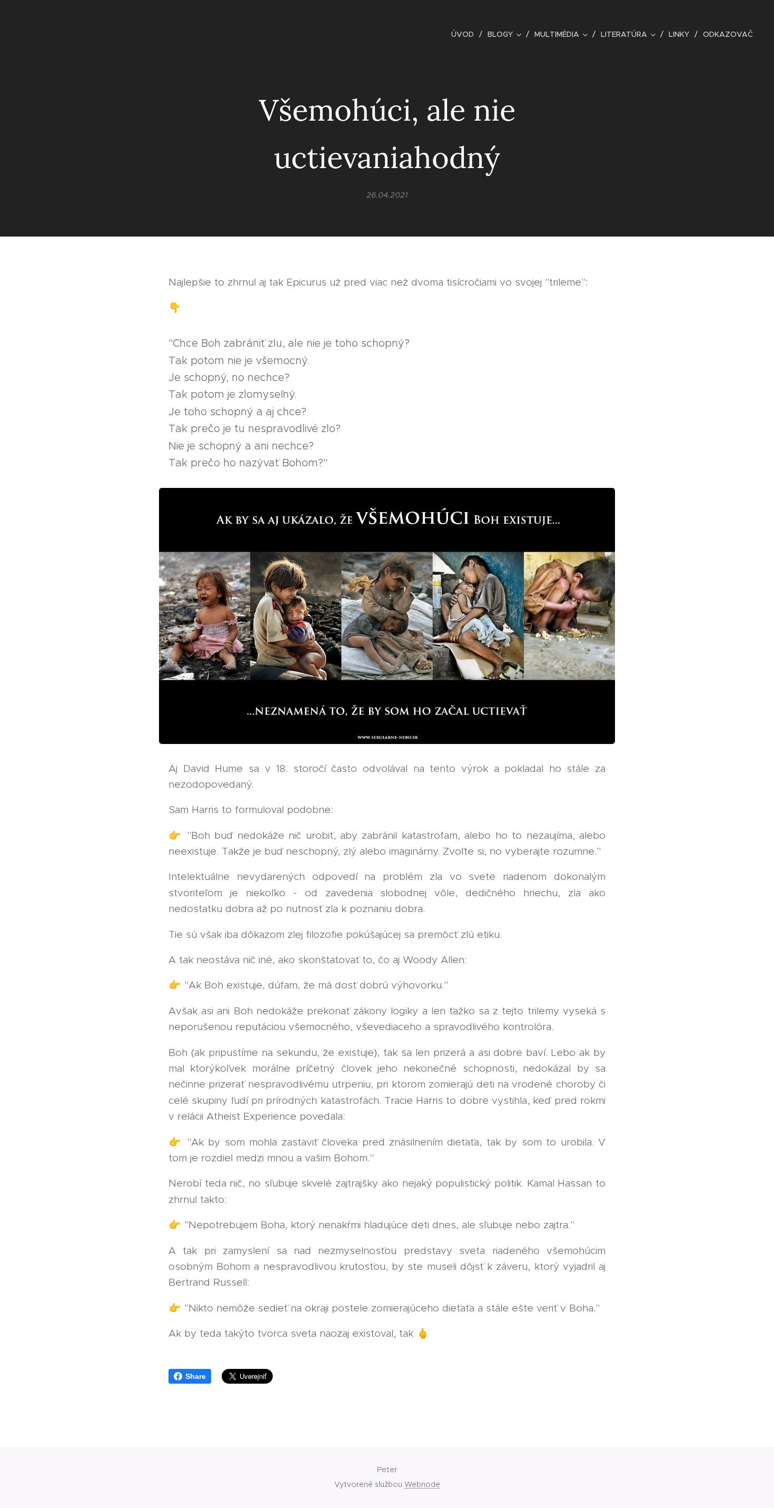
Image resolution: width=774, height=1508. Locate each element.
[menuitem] (465, 34)
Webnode (422, 1484)
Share (195, 1376)
